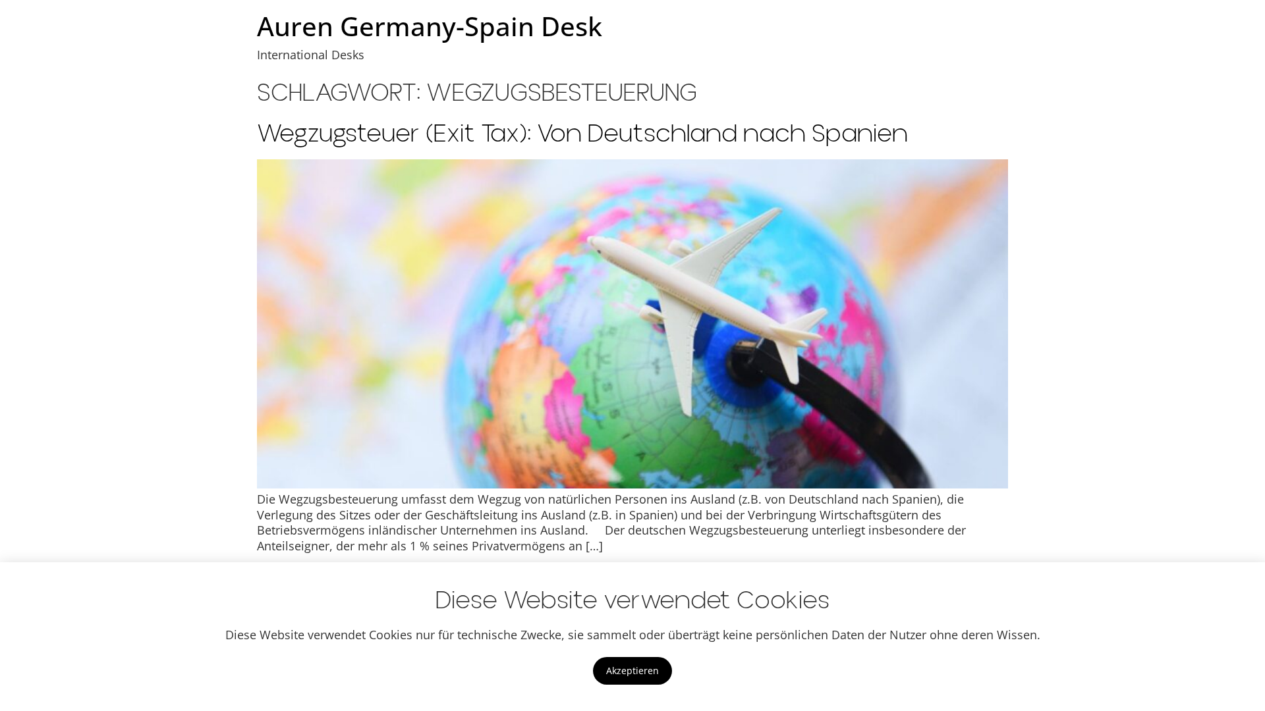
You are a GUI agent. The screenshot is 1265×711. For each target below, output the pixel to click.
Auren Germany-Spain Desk (429, 26)
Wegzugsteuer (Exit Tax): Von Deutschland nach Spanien (582, 134)
